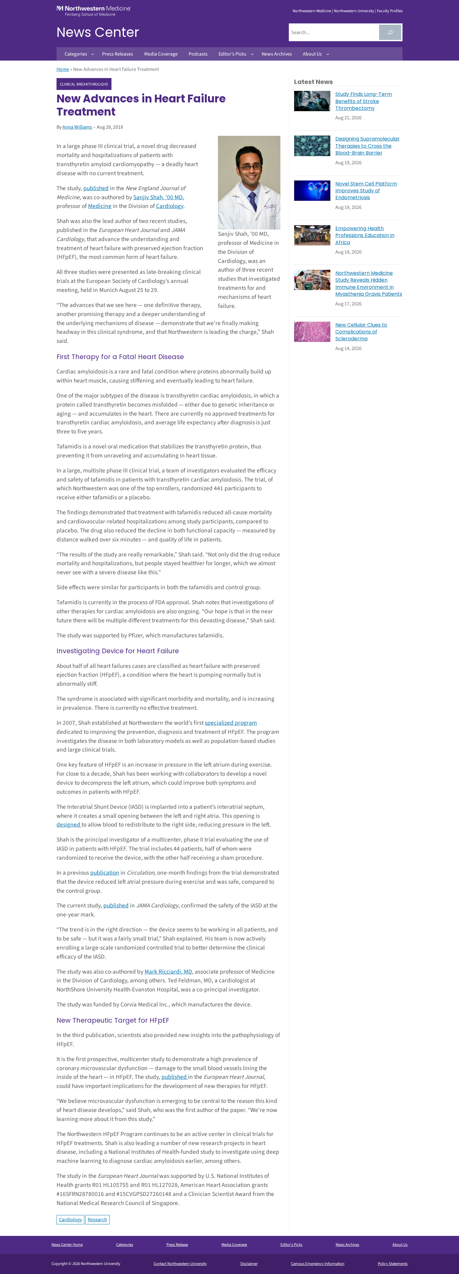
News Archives (347, 1244)
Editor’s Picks (291, 1244)
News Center (98, 32)
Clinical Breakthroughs (84, 84)
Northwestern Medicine (312, 11)
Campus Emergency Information (317, 1264)
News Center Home (67, 1244)
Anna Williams (77, 127)
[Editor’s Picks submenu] (252, 54)
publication (104, 872)
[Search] (390, 32)
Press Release (177, 1244)
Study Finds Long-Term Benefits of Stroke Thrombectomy (363, 101)
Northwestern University (354, 11)
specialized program (231, 722)
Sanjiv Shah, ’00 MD (158, 197)
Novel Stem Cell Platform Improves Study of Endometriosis (366, 190)
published (96, 188)
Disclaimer (249, 1264)
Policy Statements (392, 1264)
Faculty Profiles (389, 11)
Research (97, 1219)
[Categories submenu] (92, 54)
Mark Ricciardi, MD (168, 971)
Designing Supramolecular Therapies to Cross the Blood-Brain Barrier (367, 146)
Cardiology (169, 206)
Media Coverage (234, 1244)
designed (69, 824)
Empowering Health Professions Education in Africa (364, 235)
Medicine (99, 206)
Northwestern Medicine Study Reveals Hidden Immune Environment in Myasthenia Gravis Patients (368, 284)
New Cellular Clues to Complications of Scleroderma (361, 332)
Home (63, 69)
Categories (124, 1244)
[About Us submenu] (327, 54)
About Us (399, 1244)
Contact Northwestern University (180, 1264)
